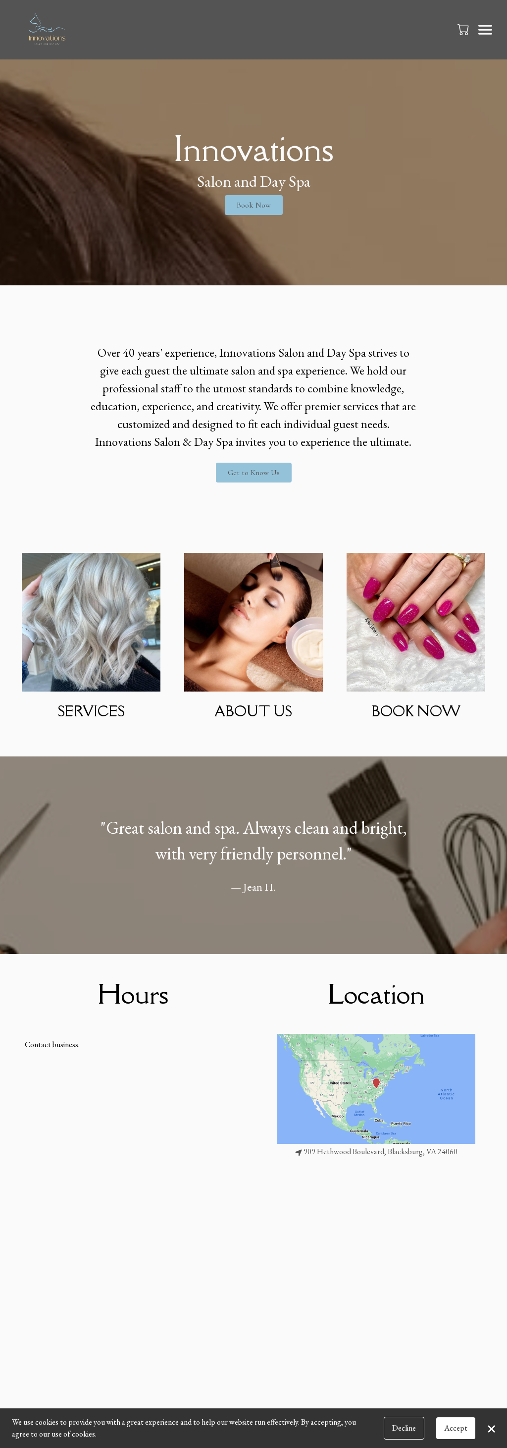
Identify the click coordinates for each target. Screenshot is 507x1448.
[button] (464, 29)
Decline (404, 1428)
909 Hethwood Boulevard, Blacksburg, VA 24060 (380, 1151)
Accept (455, 1428)
